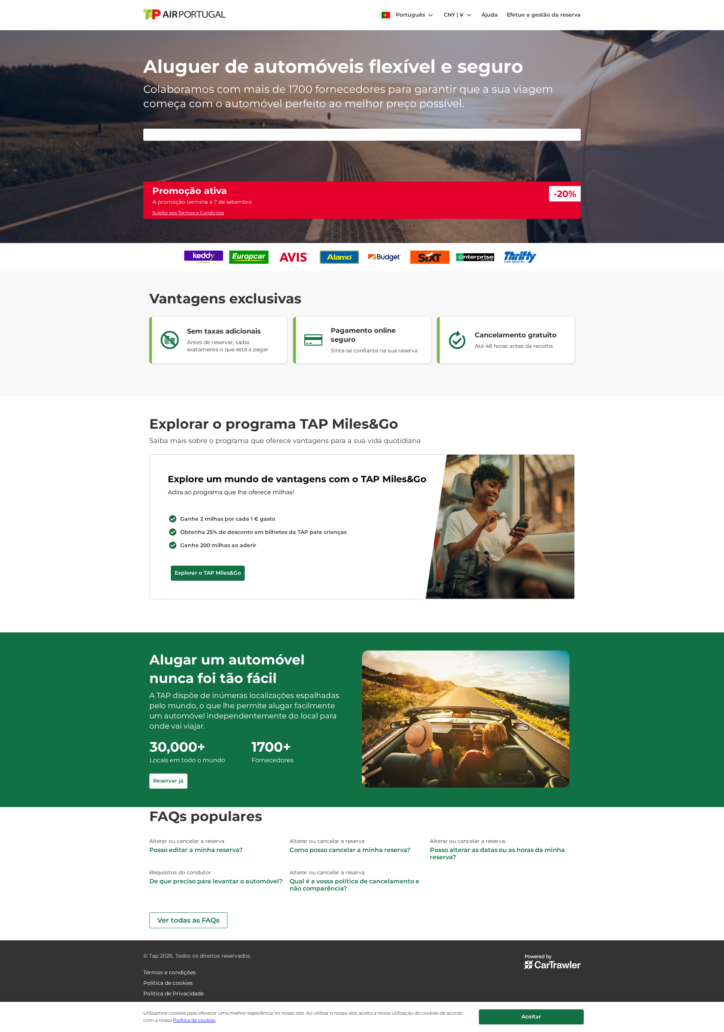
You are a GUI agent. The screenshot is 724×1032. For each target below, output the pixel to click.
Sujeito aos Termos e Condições (188, 212)
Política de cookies (194, 1020)
